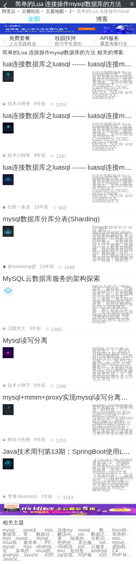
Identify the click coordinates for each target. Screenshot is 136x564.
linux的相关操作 (46, 551)
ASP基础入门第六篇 (88, 555)
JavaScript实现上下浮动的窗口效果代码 (13, 559)
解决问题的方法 (67, 534)
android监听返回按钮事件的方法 (101, 551)
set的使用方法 (105, 543)
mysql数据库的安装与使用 (13, 547)
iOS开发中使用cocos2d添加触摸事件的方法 (105, 555)
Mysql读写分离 (25, 340)
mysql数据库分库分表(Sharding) (51, 219)
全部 (34, 19)
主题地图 (55, 11)
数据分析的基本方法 (46, 534)
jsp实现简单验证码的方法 (67, 555)
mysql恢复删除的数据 (118, 538)
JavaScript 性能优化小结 (33, 555)
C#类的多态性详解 (118, 551)
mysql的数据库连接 (51, 530)
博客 (102, 19)
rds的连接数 (46, 547)
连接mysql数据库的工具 (67, 530)
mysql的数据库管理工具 (122, 543)
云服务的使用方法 (101, 547)
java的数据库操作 (84, 534)
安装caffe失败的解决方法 (9, 551)
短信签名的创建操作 (80, 551)
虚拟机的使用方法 (122, 547)
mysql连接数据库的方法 (13, 530)
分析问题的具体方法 (101, 538)
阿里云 (8, 11)
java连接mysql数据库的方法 (33, 530)
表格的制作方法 (63, 538)
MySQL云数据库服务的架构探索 (51, 278)
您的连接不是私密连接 (67, 543)
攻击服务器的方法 (88, 543)
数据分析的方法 (105, 530)
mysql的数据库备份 (25, 538)
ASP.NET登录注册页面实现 (51, 555)
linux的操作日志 (63, 551)
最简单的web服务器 (33, 543)
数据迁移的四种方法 (101, 534)
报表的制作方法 (80, 538)
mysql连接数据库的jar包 (88, 530)
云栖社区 (31, 11)
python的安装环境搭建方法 (84, 547)
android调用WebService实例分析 (13, 555)
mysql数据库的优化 (46, 538)
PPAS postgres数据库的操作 (51, 543)
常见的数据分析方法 (29, 534)
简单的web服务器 (122, 534)
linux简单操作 (13, 543)
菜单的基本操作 (25, 551)
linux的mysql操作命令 (122, 530)
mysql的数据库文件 (9, 538)
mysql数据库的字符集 (29, 547)
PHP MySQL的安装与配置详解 (122, 555)
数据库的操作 (13, 534)
